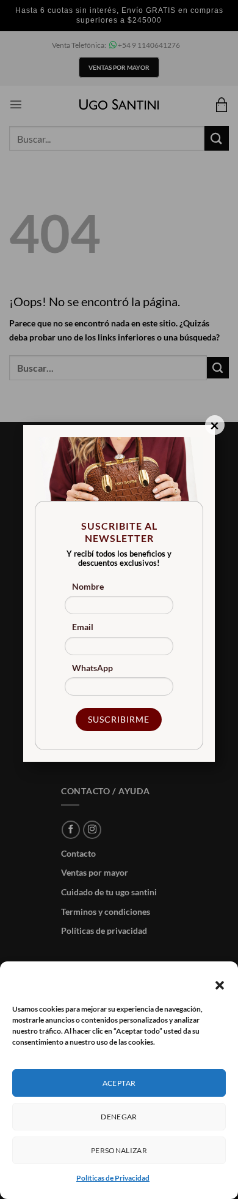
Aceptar (119, 1083)
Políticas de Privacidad (113, 1177)
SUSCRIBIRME (119, 719)
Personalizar (119, 1150)
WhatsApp (92, 668)
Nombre (88, 586)
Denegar (119, 1116)
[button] (220, 985)
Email (82, 627)
